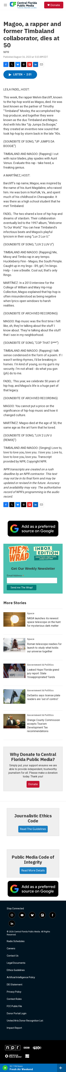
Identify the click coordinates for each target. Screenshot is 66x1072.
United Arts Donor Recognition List (25, 1020)
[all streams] (61, 1068)
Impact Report (14, 1028)
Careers (11, 948)
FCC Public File (14, 1006)
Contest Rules (14, 999)
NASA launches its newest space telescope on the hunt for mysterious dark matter (44, 622)
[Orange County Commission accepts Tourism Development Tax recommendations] (14, 721)
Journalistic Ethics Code (33, 818)
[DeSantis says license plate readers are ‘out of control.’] (14, 696)
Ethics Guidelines (16, 970)
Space (30, 613)
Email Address (15, 575)
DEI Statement (14, 984)
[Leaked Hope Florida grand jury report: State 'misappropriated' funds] (14, 671)
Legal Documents (16, 963)
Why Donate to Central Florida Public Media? (33, 756)
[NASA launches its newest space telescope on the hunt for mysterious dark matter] (14, 619)
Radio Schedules (16, 941)
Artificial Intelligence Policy (21, 977)
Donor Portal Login (16, 1013)
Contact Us (12, 955)
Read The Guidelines (33, 829)
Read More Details (33, 870)
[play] (5, 1067)
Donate (55, 5)
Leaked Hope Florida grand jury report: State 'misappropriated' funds (43, 673)
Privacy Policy (14, 992)
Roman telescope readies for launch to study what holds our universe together (44, 647)
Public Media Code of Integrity (33, 859)
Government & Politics (40, 664)
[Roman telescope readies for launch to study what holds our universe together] (14, 645)
